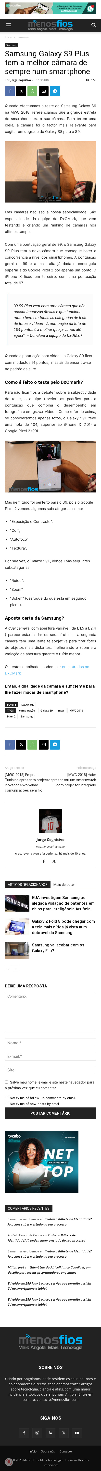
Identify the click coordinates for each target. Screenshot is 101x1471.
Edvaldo (14, 1283)
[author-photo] (50, 833)
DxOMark (27, 704)
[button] (8, 25)
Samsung (23, 37)
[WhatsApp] (32, 91)
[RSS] (50, 1433)
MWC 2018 (76, 710)
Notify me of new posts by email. (35, 1104)
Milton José (16, 1267)
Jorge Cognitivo (21, 80)
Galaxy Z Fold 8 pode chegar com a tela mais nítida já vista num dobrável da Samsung (63, 927)
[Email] (44, 91)
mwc (61, 710)
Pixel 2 (11, 716)
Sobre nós (48, 1451)
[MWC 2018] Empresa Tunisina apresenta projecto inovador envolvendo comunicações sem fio (27, 783)
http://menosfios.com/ (50, 846)
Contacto (66, 1451)
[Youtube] (77, 1433)
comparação (27, 710)
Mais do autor (64, 885)
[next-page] (16, 969)
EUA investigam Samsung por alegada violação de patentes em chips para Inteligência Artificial (63, 903)
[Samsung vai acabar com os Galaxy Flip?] (17, 950)
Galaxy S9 (46, 710)
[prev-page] (8, 969)
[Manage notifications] (9, 1462)
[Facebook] (10, 91)
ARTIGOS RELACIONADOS (28, 885)
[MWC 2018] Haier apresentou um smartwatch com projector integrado (73, 780)
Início (8, 37)
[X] (21, 91)
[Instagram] (37, 1433)
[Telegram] (55, 91)
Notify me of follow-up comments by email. (43, 1098)
